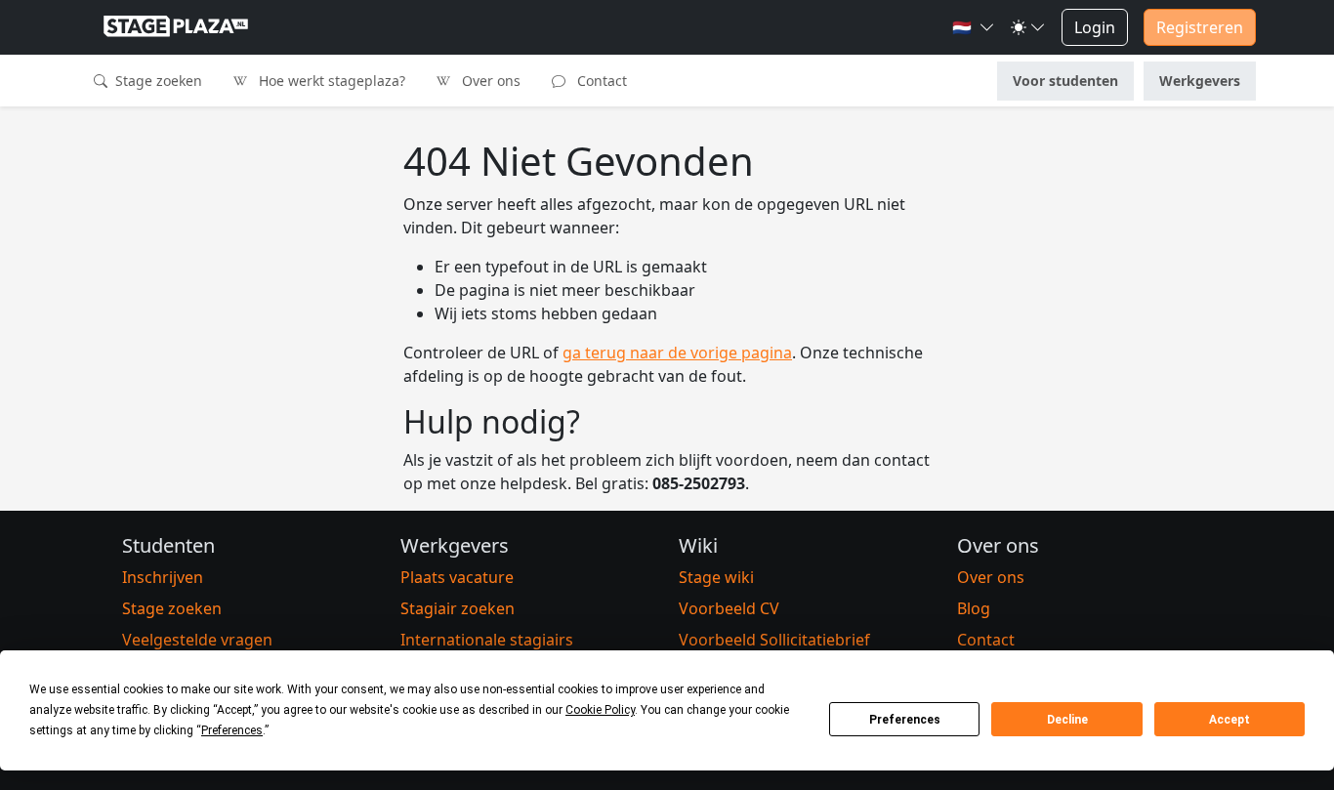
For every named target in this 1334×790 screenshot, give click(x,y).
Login (1094, 27)
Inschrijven (162, 577)
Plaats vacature (457, 577)
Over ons (489, 80)
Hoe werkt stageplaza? (330, 80)
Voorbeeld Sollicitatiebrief (774, 639)
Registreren (1199, 27)
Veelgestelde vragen (197, 639)
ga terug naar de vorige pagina (677, 352)
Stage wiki (716, 577)
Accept (1229, 720)
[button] (973, 27)
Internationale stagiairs (486, 639)
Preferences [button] (232, 730)
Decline (1067, 720)
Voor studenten (1065, 80)
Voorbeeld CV (729, 608)
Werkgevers (1199, 80)
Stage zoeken (156, 80)
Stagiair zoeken (457, 608)
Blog (973, 608)
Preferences (904, 720)
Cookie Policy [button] (600, 710)
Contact (600, 80)
